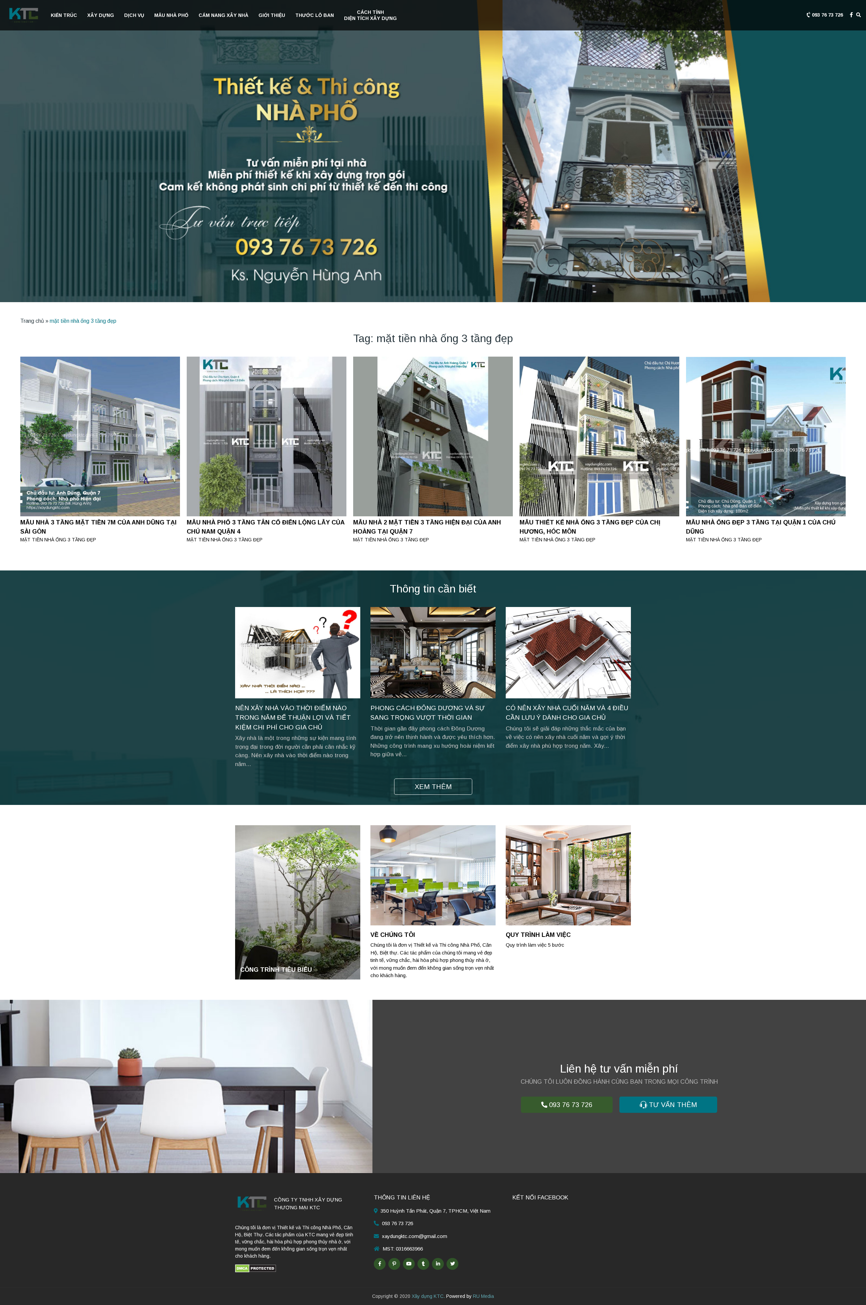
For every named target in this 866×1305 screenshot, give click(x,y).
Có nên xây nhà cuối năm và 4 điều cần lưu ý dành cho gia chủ (567, 712)
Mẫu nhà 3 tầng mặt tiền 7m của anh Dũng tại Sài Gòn (98, 527)
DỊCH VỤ (134, 15)
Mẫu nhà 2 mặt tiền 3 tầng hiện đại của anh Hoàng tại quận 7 (427, 527)
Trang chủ (32, 321)
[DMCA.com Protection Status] (255, 1268)
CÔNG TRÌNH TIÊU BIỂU (276, 969)
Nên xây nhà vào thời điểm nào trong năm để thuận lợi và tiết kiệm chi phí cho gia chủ (293, 717)
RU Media (483, 1296)
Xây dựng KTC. (428, 1296)
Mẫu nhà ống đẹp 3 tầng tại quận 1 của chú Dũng (761, 527)
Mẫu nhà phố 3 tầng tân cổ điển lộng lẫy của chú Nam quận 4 (265, 527)
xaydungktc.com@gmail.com (414, 1236)
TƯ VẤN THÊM (673, 1104)
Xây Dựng (100, 15)
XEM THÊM (433, 786)
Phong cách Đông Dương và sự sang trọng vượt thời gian (427, 712)
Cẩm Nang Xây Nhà (223, 15)
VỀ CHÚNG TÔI (392, 934)
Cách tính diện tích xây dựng (370, 15)
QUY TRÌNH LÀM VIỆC (538, 934)
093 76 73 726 (827, 15)
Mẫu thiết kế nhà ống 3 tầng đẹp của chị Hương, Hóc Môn (590, 527)
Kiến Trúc (64, 15)
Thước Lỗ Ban (314, 15)
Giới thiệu (271, 15)
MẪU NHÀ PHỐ (171, 15)
